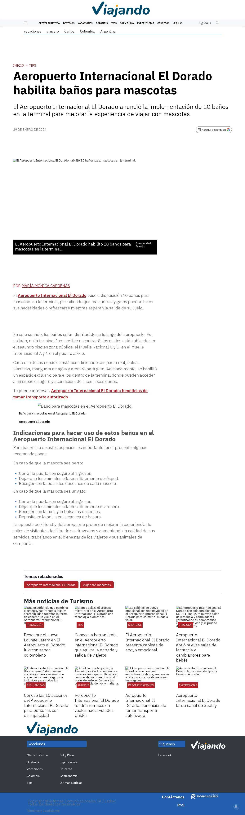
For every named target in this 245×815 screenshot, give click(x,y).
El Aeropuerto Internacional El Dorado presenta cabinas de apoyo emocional (147, 642)
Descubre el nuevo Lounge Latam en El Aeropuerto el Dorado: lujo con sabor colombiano (44, 645)
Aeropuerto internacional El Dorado (51, 585)
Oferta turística (49, 23)
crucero (53, 31)
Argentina (108, 31)
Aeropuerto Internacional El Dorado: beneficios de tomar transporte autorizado (145, 705)
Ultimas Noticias (71, 783)
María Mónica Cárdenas (46, 285)
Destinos (68, 23)
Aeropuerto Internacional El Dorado (52, 295)
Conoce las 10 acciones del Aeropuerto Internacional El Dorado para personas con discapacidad (46, 705)
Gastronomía (69, 776)
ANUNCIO (83, 685)
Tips (114, 23)
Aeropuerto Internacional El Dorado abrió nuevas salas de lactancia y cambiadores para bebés (198, 647)
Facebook (165, 755)
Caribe (69, 31)
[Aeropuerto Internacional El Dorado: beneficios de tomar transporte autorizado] (147, 679)
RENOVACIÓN (35, 625)
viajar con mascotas (97, 585)
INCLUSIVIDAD (36, 685)
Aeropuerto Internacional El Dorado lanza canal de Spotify (198, 700)
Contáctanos (173, 796)
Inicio (18, 65)
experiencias (188, 685)
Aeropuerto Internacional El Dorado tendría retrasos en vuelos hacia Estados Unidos (97, 705)
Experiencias (145, 23)
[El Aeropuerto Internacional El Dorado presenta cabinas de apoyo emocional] (147, 618)
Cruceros (163, 23)
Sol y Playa (127, 23)
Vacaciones (85, 23)
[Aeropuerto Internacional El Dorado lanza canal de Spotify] (198, 679)
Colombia (102, 23)
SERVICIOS (135, 625)
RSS (180, 805)
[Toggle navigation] (24, 23)
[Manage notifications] (236, 807)
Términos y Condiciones (43, 811)
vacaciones (32, 31)
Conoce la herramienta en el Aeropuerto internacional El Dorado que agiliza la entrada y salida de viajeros (96, 645)
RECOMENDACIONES (141, 685)
